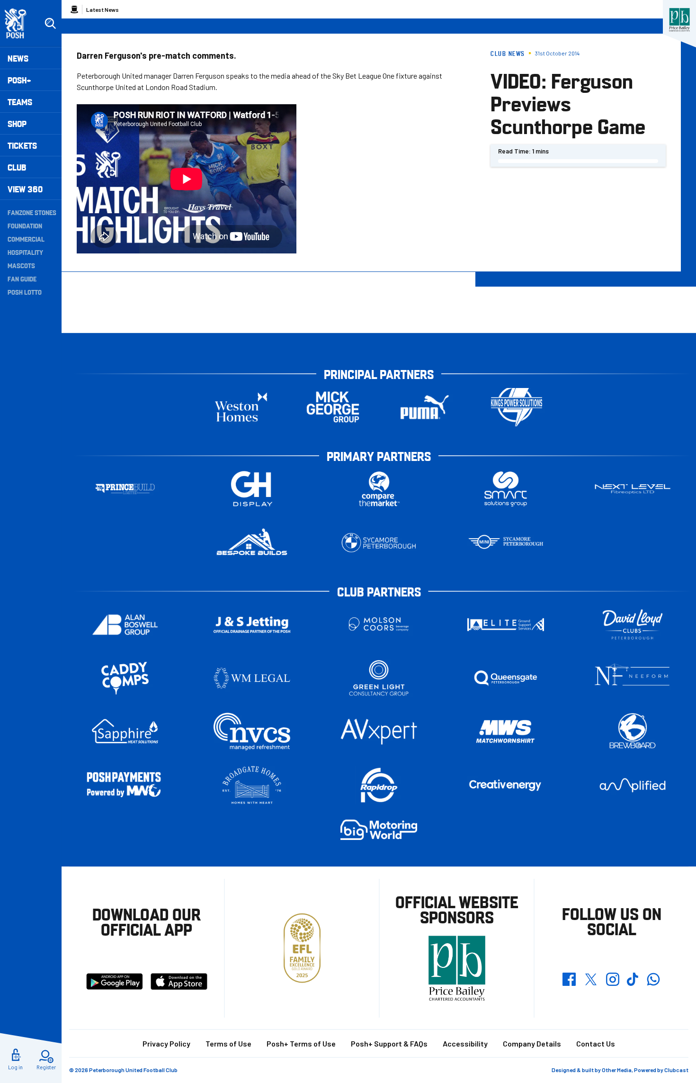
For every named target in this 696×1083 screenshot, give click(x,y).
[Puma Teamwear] (424, 407)
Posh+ (19, 80)
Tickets (22, 145)
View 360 (25, 189)
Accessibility (465, 1043)
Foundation (25, 225)
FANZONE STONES (32, 212)
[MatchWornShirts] (505, 732)
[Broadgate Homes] (252, 785)
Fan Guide (22, 278)
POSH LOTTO (25, 292)
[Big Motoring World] (378, 830)
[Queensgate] (505, 678)
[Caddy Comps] (125, 678)
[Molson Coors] (378, 624)
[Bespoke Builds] (252, 542)
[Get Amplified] (632, 785)
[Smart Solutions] (505, 489)
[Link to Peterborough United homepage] (20, 23)
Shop (17, 123)
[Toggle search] (50, 24)
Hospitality (25, 252)
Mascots (21, 265)
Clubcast (676, 1069)
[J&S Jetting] (252, 624)
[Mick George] (332, 407)
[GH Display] (252, 489)
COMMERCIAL (26, 239)
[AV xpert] (378, 731)
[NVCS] (252, 732)
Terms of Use (228, 1043)
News (18, 58)
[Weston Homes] (241, 407)
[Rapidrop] (378, 785)
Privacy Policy (166, 1043)
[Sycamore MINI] (505, 542)
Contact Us (595, 1043)
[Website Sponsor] (679, 19)
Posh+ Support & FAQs (389, 1043)
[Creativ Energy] (505, 785)
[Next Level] (632, 489)
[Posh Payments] (125, 785)
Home (74, 9)
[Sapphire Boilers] (125, 731)
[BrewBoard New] (632, 732)
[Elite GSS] (505, 624)
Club (17, 167)
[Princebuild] (125, 489)
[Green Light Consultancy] (378, 678)
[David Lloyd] (632, 624)
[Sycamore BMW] (378, 542)
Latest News (102, 9)
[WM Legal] (252, 678)
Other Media (617, 1069)
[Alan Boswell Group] (125, 624)
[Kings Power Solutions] (516, 407)
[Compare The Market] (378, 489)
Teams (20, 102)
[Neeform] (632, 678)
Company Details (532, 1043)
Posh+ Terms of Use (301, 1043)
